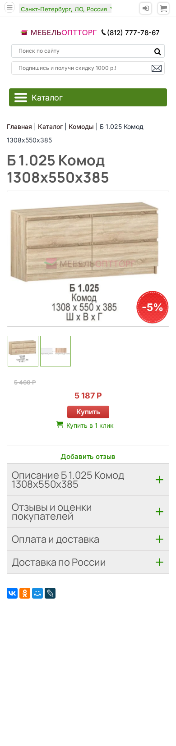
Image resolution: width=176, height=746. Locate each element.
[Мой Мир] (37, 593)
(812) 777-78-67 (133, 32)
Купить (88, 411)
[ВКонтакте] (12, 593)
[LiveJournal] (50, 593)
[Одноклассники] (24, 593)
